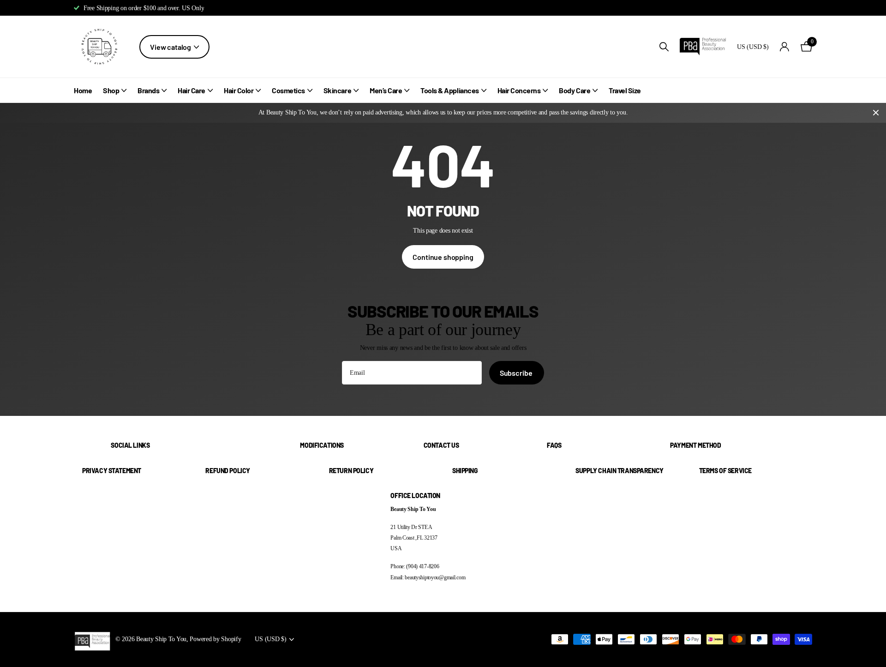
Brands (148, 90)
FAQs (554, 445)
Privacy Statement (111, 471)
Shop (111, 90)
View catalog (171, 46)
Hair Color (238, 90)
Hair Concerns (519, 90)
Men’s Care (386, 90)
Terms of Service (725, 471)
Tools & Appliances (449, 90)
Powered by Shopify (215, 639)
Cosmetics (288, 90)
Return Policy (351, 471)
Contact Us (441, 445)
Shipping (465, 471)
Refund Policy (227, 471)
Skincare (337, 90)
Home (83, 90)
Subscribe (516, 372)
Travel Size (625, 90)
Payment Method (695, 445)
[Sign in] (785, 46)
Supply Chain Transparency (619, 471)
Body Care (574, 90)
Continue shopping (443, 256)
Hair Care (191, 90)
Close (876, 113)
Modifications (322, 445)
